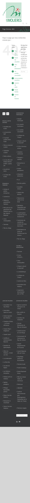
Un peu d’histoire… (20, 256)
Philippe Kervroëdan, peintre (7, 389)
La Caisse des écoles (7, 175)
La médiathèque (21, 272)
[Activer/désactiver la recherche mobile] (23, 23)
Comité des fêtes (21, 281)
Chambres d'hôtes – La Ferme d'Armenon (8, 323)
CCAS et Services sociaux (21, 147)
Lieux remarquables (7, 220)
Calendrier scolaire (6, 151)
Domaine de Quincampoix (7, 346)
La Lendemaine (8, 358)
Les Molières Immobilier (7, 372)
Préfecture (20, 384)
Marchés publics (21, 183)
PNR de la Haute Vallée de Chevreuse (21, 379)
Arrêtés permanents (20, 169)
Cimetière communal (20, 153)
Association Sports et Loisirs (8, 311)
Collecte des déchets (20, 193)
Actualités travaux (19, 188)
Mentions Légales (21, 408)
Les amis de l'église (7, 366)
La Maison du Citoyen (20, 136)
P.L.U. (18, 179)
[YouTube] (7, 113)
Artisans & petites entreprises (6, 191)
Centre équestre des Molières (8, 317)
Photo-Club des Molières (8, 396)
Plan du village (7, 228)
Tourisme (6, 224)
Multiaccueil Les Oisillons (8, 377)
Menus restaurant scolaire (8, 146)
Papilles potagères (6, 383)
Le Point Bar (7, 362)
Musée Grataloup (21, 368)
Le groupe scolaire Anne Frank (7, 139)
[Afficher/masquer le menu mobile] (27, 23)
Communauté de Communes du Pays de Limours (21, 338)
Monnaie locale (21, 364)
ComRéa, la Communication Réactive (8, 340)
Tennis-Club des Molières (8, 407)
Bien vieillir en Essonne (21, 313)
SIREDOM (19, 388)
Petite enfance (7, 156)
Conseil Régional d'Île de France (21, 352)
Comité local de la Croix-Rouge (21, 331)
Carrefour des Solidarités (20, 319)
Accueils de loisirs (7, 170)
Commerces (7, 196)
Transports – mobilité (20, 158)
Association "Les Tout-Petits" (8, 306)
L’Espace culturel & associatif (21, 142)
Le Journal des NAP (7, 133)
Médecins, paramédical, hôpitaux (7, 202)
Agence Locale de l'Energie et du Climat (22, 306)
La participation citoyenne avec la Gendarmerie (21, 214)
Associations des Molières (21, 285)
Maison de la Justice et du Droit (20, 200)
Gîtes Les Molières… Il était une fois (8, 353)
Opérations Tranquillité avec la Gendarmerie (21, 207)
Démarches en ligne (21, 164)
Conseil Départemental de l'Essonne (21, 345)
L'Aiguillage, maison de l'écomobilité (20, 358)
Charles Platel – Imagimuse (8, 330)
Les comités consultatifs (17, 73)
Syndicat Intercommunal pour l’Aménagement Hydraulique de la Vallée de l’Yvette (22, 396)
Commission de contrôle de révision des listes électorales (22, 223)
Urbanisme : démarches (20, 175)
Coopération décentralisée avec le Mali (20, 292)
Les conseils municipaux (20, 125)
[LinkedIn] (3, 113)
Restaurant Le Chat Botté (7, 402)
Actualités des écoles (7, 127)
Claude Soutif (7, 334)
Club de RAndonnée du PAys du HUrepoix (22, 325)
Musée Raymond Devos (21, 372)
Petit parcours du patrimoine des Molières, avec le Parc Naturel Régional (8, 211)
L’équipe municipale (20, 119)
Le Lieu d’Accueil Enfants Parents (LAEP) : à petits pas (8, 162)
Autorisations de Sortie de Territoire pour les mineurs (22, 232)
